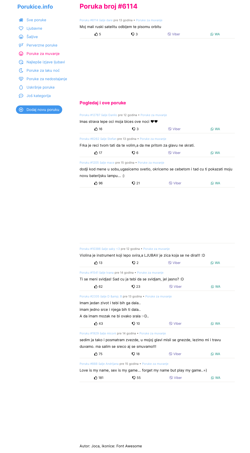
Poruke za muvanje (43, 53)
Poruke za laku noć (43, 70)
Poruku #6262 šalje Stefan (98, 139)
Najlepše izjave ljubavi (46, 62)
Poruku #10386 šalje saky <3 (100, 249)
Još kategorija (39, 96)
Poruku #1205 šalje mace (97, 162)
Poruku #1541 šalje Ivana (97, 272)
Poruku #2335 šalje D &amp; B (101, 296)
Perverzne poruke (42, 45)
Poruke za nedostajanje (47, 79)
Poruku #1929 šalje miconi (98, 333)
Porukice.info (35, 6)
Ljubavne (34, 28)
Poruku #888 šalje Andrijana (99, 364)
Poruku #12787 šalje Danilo (98, 115)
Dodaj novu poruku (43, 109)
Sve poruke (36, 20)
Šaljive (32, 37)
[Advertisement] (157, 66)
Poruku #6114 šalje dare (96, 20)
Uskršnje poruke (41, 87)
